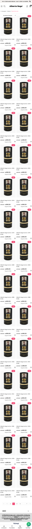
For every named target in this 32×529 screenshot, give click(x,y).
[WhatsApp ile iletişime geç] (29, 524)
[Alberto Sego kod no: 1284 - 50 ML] (24, 252)
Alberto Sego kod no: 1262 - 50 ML (23, 169)
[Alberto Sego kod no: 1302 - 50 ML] (8, 316)
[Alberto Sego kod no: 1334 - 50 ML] (8, 477)
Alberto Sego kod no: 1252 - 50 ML (23, 136)
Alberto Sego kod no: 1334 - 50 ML (7, 491)
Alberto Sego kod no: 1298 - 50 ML (23, 298)
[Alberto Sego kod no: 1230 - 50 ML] (24, 26)
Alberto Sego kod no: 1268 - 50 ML (23, 201)
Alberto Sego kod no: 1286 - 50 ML (7, 298)
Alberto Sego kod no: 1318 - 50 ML (7, 427)
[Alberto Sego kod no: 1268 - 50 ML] (24, 187)
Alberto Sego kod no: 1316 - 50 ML (23, 394)
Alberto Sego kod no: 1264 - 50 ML (7, 201)
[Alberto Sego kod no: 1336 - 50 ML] (24, 477)
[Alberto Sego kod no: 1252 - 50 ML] (24, 123)
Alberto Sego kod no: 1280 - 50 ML (7, 265)
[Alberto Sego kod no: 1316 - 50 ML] (24, 381)
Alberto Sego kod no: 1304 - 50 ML (23, 330)
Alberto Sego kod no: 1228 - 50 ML (7, 40)
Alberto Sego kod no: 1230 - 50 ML (23, 40)
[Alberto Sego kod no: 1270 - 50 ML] (8, 219)
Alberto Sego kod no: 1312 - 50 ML (7, 394)
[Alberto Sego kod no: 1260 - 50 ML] (8, 155)
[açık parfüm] (16, 6)
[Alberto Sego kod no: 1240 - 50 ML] (8, 90)
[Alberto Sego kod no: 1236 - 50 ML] (8, 58)
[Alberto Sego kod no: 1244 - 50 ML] (24, 90)
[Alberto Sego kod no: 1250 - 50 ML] (8, 123)
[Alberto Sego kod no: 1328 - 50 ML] (24, 445)
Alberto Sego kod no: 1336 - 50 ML (23, 491)
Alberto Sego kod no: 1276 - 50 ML (23, 233)
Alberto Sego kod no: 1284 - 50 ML (23, 265)
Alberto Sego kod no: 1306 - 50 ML (7, 362)
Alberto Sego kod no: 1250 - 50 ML (7, 136)
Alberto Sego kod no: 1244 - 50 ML (23, 104)
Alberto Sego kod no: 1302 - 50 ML (7, 330)
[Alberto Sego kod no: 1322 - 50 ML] (24, 413)
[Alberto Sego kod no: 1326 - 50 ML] (8, 445)
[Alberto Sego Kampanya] (16, 1)
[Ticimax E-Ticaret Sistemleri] (16, 524)
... (23, 503)
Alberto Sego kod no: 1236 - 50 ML (7, 72)
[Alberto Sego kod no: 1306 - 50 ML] (8, 348)
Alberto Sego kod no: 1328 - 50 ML (23, 459)
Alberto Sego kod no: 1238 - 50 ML (23, 72)
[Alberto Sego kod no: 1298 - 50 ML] (24, 284)
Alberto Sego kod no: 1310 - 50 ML (23, 362)
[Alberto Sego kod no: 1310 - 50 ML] (24, 348)
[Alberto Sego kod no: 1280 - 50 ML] (8, 252)
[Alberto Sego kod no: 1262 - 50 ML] (24, 155)
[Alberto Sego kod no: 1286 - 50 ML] (8, 284)
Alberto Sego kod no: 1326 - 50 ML (7, 459)
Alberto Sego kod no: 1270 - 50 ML (7, 233)
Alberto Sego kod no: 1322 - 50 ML (23, 427)
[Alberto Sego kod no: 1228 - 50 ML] (8, 26)
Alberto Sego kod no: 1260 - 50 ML (7, 169)
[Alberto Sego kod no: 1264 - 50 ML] (8, 187)
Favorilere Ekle (15, 45)
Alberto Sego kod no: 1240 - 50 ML (7, 104)
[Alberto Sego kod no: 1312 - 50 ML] (8, 381)
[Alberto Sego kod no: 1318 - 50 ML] (8, 413)
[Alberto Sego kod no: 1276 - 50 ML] (24, 219)
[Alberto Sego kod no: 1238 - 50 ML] (24, 58)
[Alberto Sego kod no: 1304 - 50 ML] (24, 316)
